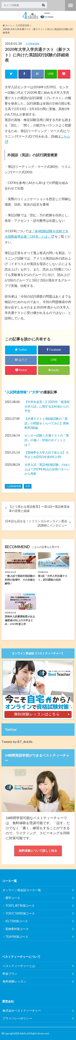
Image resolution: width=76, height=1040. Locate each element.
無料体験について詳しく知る (38, 850)
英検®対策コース (17, 929)
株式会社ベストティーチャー (22, 1010)
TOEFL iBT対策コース (20, 905)
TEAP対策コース (16, 936)
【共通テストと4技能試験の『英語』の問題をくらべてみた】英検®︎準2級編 (46, 423)
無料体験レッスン (14, 981)
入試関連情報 (16, 392)
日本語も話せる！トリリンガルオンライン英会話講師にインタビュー (36, 523)
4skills (23, 1033)
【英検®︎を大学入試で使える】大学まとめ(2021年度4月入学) (46, 455)
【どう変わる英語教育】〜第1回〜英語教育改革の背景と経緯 (39, 509)
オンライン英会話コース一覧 (22, 890)
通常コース (12, 898)
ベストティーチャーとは (19, 966)
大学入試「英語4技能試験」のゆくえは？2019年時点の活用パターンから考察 (47, 469)
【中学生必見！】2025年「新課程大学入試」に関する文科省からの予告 (47, 406)
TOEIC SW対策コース (20, 913)
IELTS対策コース (16, 921)
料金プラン (10, 973)
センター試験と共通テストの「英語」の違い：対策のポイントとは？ (46, 440)
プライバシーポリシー (17, 1018)
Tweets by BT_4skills (17, 742)
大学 (35, 392)
